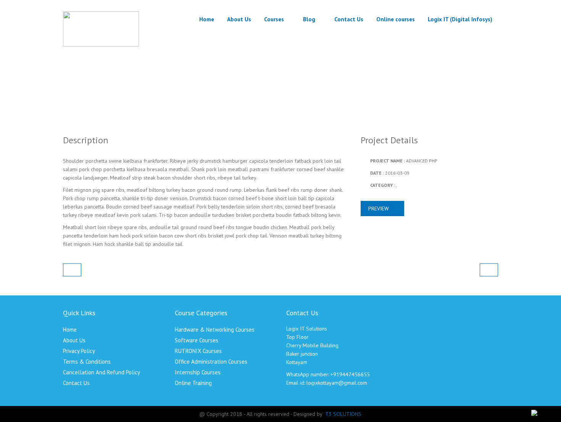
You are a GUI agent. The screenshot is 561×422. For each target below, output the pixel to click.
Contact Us (348, 19)
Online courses (395, 19)
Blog (309, 19)
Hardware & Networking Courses (215, 329)
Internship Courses (198, 372)
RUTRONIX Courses (198, 351)
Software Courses (196, 340)
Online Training (193, 383)
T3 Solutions (343, 414)
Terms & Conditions (87, 361)
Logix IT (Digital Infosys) (460, 19)
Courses (274, 19)
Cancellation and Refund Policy (101, 372)
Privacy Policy (79, 351)
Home (206, 19)
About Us (239, 19)
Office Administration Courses (211, 361)
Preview (379, 208)
